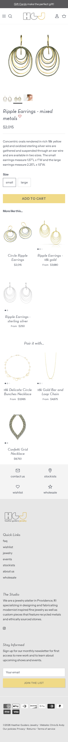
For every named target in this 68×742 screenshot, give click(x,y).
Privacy (21, 728)
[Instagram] (4, 628)
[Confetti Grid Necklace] (18, 426)
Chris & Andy (57, 725)
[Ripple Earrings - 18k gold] (50, 232)
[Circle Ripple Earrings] (18, 232)
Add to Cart (34, 198)
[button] (19, 117)
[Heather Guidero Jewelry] (34, 16)
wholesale (9, 577)
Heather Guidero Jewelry (24, 725)
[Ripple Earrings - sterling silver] (18, 294)
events (7, 559)
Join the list (34, 683)
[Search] (12, 16)
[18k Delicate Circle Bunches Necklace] (18, 367)
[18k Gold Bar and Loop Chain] (50, 367)
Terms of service (46, 728)
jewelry (7, 553)
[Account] (56, 16)
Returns (31, 728)
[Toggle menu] (4, 16)
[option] (34, 58)
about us (8, 571)
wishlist (8, 547)
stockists (9, 565)
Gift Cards (20, 4)
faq (5, 541)
